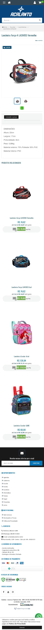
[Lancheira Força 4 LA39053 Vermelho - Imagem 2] (25, 101)
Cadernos (6, 480)
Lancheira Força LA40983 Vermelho (21, 218)
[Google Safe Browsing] (21, 580)
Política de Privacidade (10, 521)
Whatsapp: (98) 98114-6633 (11, 534)
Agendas (6, 477)
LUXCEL (8, 47)
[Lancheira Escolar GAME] (21, 408)
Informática (7, 493)
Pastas (5, 496)
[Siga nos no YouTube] (8, 592)
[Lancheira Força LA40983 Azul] (21, 270)
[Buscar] (40, 20)
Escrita (5, 487)
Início (5, 27)
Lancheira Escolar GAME (21, 425)
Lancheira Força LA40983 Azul (22, 287)
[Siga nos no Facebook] (4, 592)
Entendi (22, 627)
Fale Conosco (7, 515)
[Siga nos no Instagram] (13, 592)
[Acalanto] (22, 11)
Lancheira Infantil (9, 29)
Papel (5, 499)
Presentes (6, 502)
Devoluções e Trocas (9, 518)
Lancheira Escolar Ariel (21, 356)
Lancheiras (22, 27)
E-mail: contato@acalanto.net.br (13, 537)
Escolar (12, 27)
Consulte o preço (11, 117)
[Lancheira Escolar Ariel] (21, 339)
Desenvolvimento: (13, 604)
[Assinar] (36, 463)
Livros (5, 505)
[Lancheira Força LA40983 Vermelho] (21, 201)
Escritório (6, 490)
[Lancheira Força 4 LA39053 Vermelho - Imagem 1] (17, 101)
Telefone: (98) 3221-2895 (10, 531)
